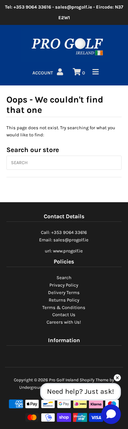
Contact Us (63, 314)
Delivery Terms (64, 292)
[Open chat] (111, 414)
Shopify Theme (94, 379)
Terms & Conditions (63, 307)
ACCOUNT (43, 72)
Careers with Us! (64, 322)
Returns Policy (64, 300)
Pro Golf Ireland (64, 379)
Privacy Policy (63, 285)
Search (64, 277)
